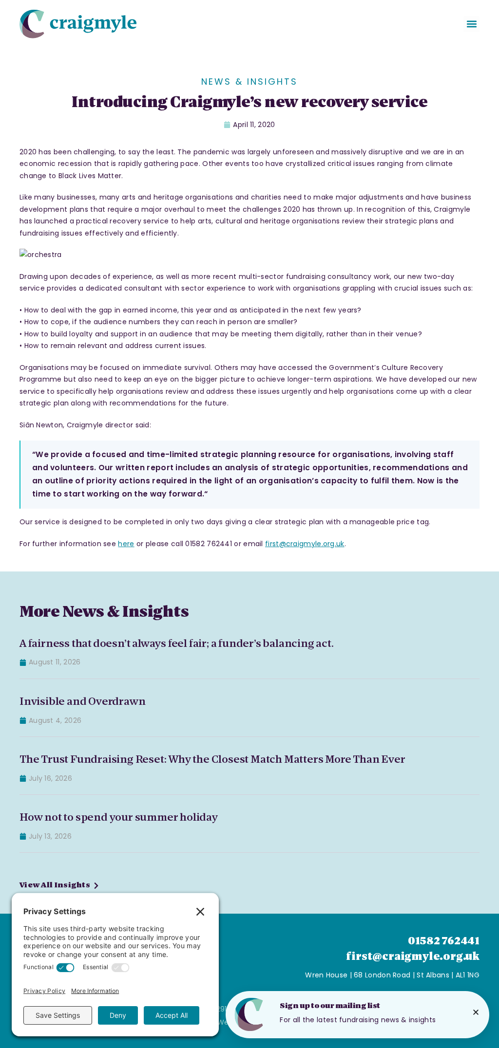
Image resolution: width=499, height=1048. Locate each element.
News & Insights (249, 81)
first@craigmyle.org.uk (305, 544)
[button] (471, 24)
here (126, 544)
